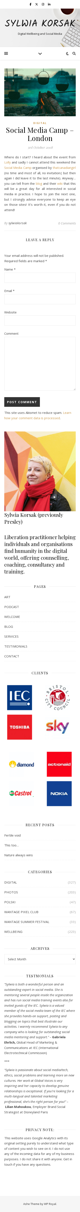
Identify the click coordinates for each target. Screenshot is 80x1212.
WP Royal (50, 1204)
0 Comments (67, 223)
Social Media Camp (18, 167)
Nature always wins (18, 855)
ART (7, 597)
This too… (11, 845)
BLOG (8, 626)
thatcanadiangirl (64, 167)
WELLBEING (13, 931)
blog (39, 183)
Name (10, 269)
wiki (60, 183)
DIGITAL (40, 123)
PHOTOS (11, 892)
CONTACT (11, 656)
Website (10, 312)
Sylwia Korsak (40, 24)
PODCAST (11, 607)
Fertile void (12, 835)
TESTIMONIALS (15, 646)
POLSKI (10, 902)
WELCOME (12, 616)
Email (9, 291)
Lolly (8, 162)
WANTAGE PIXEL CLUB (21, 912)
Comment (11, 333)
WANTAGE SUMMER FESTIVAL (26, 922)
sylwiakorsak (18, 223)
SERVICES (11, 636)
